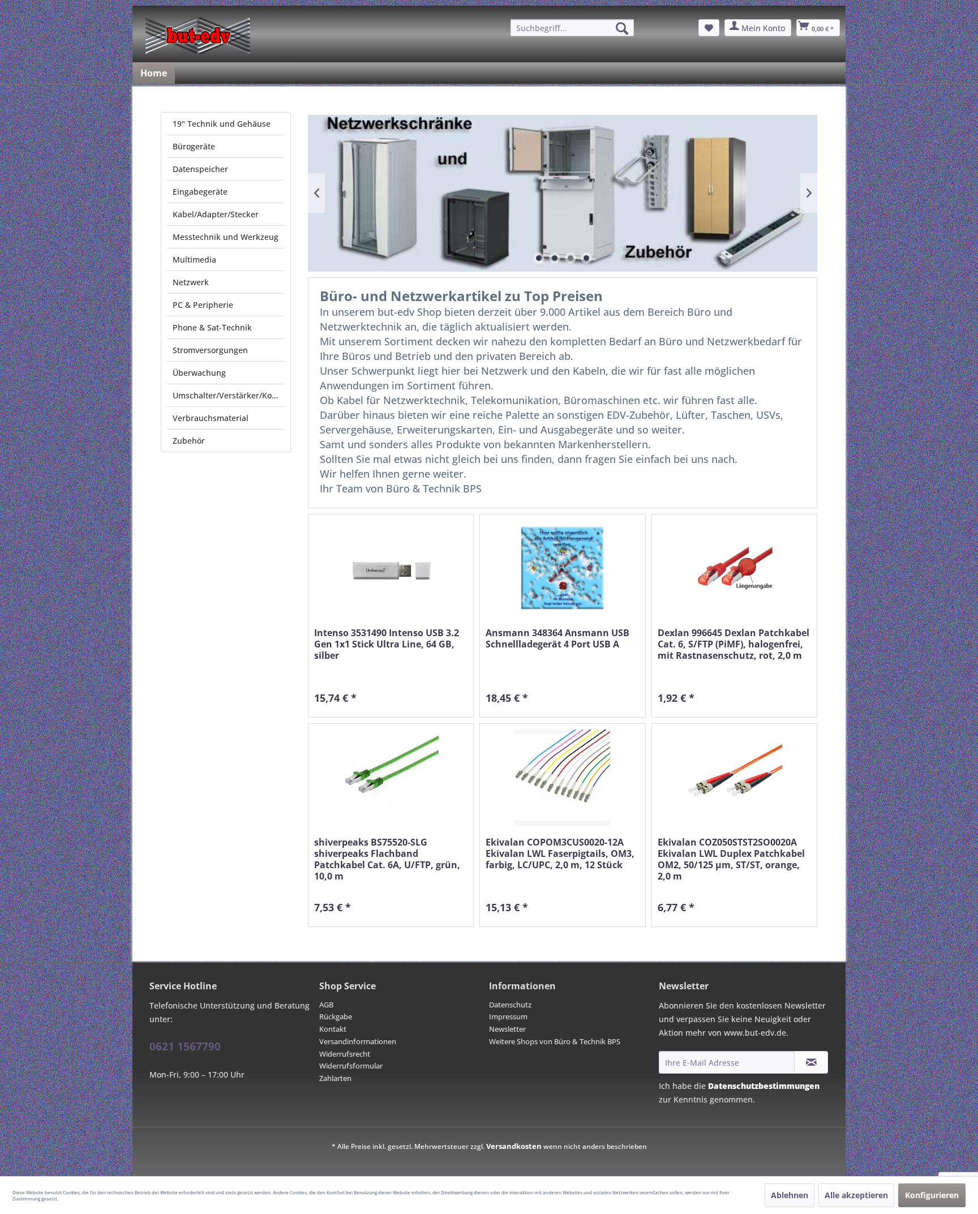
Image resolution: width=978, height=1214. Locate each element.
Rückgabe (335, 1016)
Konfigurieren (932, 1195)
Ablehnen (789, 1195)
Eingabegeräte (200, 191)
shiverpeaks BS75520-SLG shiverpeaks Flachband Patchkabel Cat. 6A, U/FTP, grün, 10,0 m (387, 859)
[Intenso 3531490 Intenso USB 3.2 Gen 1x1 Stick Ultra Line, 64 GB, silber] (390, 568)
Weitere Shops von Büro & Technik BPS (554, 1041)
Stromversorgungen (210, 350)
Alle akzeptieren (856, 1195)
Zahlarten (335, 1078)
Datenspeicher (200, 169)
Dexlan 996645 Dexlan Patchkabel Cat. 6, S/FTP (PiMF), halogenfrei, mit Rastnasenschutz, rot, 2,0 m (733, 644)
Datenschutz (510, 1004)
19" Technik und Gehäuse (222, 123)
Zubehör (189, 440)
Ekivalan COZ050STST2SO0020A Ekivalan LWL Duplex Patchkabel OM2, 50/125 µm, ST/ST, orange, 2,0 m (731, 859)
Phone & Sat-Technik (212, 327)
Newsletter (507, 1029)
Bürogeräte (194, 146)
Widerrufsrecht (344, 1054)
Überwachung (199, 372)
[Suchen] (622, 28)
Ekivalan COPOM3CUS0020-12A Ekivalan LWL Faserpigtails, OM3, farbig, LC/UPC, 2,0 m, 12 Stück (560, 853)
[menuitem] (572, 27)
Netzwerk (191, 282)
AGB (326, 1004)
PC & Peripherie (203, 304)
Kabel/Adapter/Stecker (216, 214)
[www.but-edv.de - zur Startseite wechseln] (197, 35)
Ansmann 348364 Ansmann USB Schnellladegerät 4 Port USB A (557, 638)
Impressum (508, 1016)
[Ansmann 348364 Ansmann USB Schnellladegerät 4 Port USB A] (562, 568)
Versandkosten (514, 1146)
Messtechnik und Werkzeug (225, 236)
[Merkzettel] (708, 27)
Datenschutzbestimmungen (764, 1085)
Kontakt (332, 1029)
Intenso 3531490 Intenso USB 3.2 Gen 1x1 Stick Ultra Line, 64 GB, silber (386, 644)
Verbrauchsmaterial (210, 418)
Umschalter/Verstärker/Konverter (229, 395)
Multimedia (194, 259)
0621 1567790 (185, 1046)
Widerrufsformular (351, 1066)
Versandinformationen (357, 1041)
